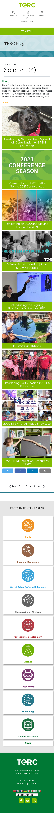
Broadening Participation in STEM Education (27, 384)
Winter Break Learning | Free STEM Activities (27, 266)
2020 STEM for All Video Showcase (27, 423)
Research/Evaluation (28, 562)
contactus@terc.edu (27, 783)
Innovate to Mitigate (27, 345)
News (28, 743)
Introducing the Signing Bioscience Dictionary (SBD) (27, 306)
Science (28, 662)
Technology (28, 711)
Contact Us (27, 21)
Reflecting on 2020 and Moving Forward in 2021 (27, 225)
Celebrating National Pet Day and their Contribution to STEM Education (27, 143)
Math (28, 537)
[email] (45, 471)
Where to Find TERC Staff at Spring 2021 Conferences (27, 184)
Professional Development (28, 637)
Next (40, 486)
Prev (14, 486)
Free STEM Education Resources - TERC (27, 462)
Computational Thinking (28, 612)
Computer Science (28, 736)
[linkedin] (33, 471)
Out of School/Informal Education (28, 587)
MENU (28, 31)
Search (13, 15)
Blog (41, 15)
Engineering (28, 686)
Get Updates (28, 15)
